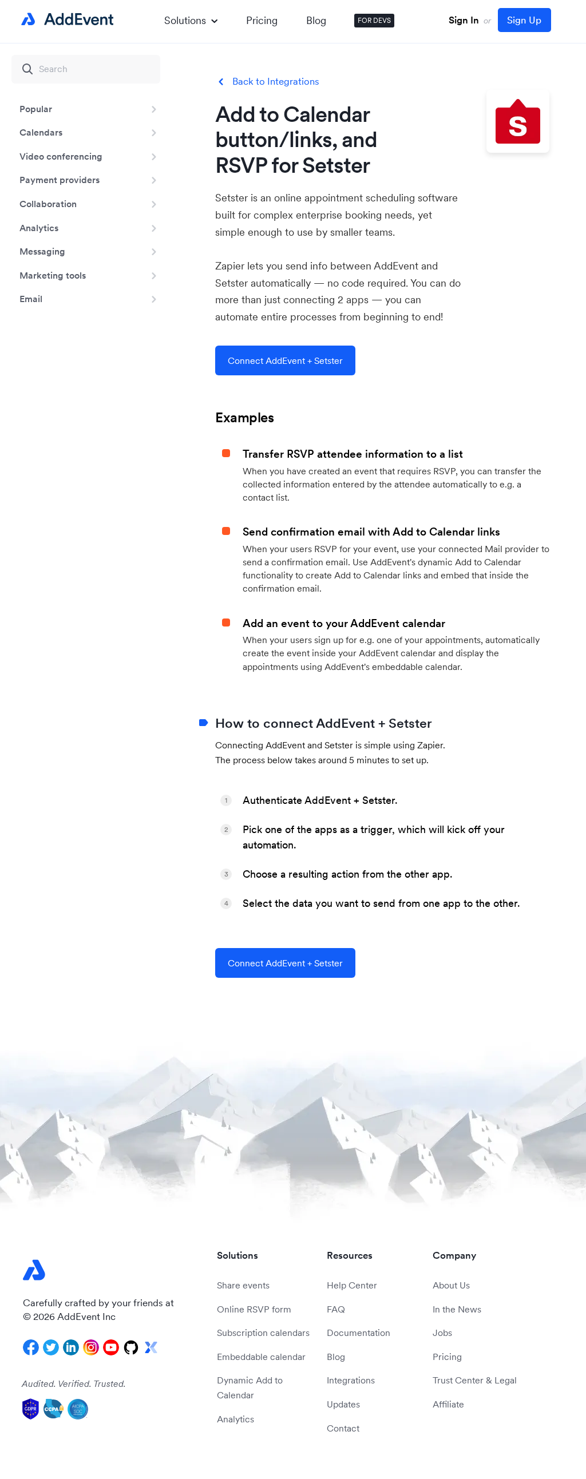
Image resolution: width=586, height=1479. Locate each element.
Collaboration (48, 203)
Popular (35, 108)
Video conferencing (60, 156)
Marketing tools (52, 275)
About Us (451, 1285)
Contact (343, 1428)
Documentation (358, 1332)
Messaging (42, 251)
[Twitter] (51, 1347)
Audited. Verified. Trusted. (74, 1383)
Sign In (464, 20)
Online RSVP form (254, 1309)
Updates (343, 1404)
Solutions (185, 20)
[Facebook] (31, 1347)
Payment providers (59, 179)
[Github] (131, 1347)
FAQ (336, 1309)
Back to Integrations (275, 82)
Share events (243, 1285)
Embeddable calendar (261, 1356)
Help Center (352, 1285)
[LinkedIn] (71, 1347)
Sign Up (524, 20)
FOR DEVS (374, 20)
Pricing (262, 20)
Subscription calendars (263, 1332)
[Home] (65, 19)
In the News (457, 1309)
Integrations (351, 1380)
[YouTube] (111, 1347)
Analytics (38, 227)
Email (30, 298)
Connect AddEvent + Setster (285, 360)
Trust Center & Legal (475, 1380)
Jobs (442, 1332)
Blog (316, 20)
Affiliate (448, 1404)
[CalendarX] (151, 1347)
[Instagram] (91, 1347)
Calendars (40, 132)
